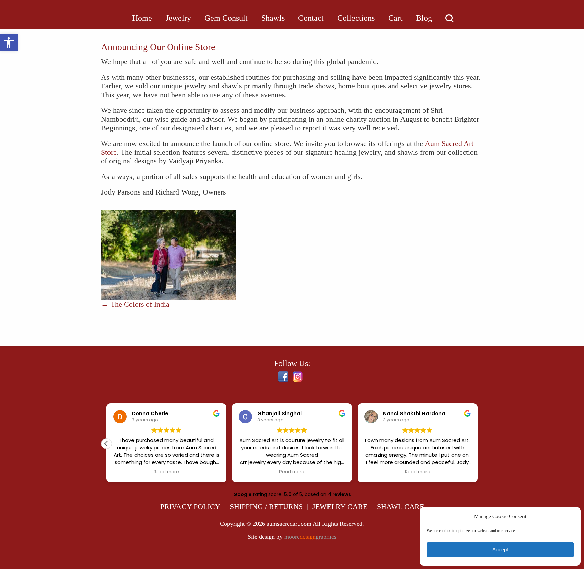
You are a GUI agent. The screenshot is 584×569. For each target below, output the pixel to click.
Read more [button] (166, 472)
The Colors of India (135, 304)
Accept (500, 549)
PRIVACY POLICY (190, 506)
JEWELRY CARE (339, 506)
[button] (9, 42)
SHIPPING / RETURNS (266, 506)
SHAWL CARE (400, 506)
